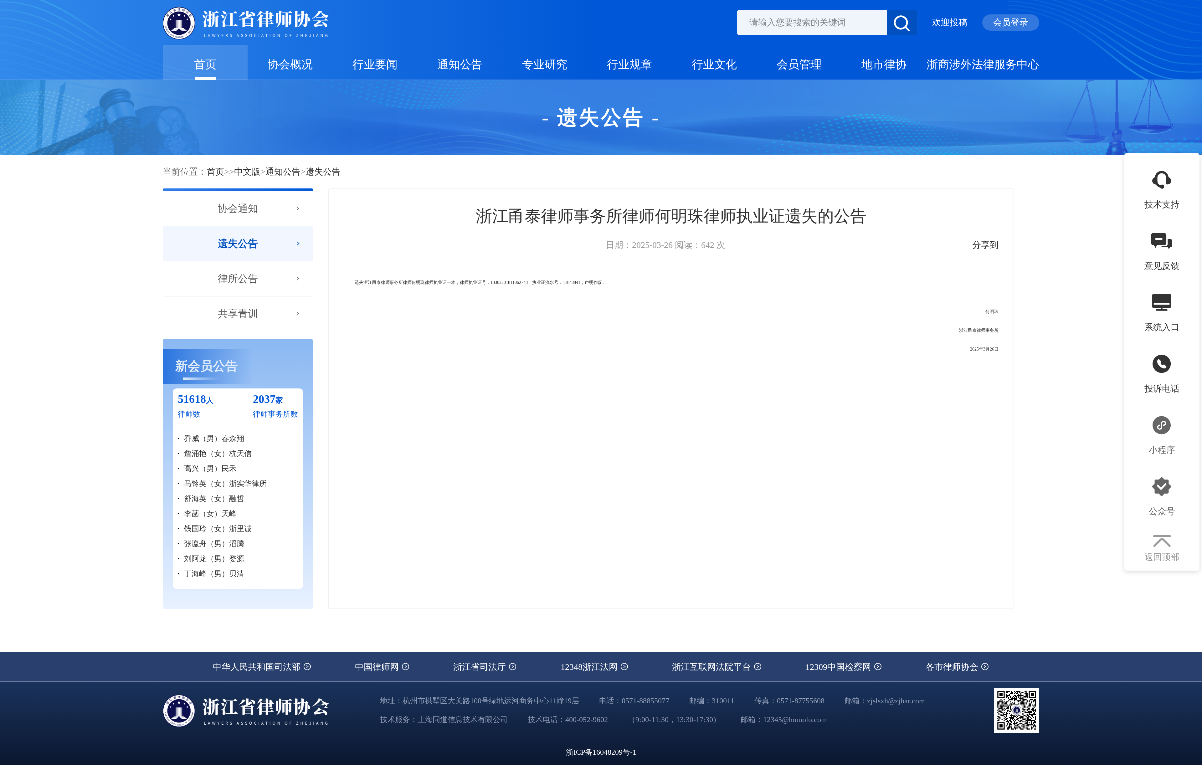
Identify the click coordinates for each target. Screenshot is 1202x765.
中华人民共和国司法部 (258, 667)
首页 (205, 64)
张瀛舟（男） (206, 544)
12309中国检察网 (839, 667)
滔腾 (236, 544)
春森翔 (233, 438)
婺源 (236, 559)
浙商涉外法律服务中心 (983, 64)
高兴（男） (203, 469)
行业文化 (714, 64)
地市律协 (884, 64)
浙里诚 (240, 529)
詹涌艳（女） (206, 453)
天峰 (229, 514)
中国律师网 (378, 667)
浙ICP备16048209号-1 (601, 752)
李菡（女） (203, 514)
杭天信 (240, 453)
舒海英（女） (206, 499)
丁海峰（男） (206, 574)
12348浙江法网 (590, 667)
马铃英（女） (206, 484)
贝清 (236, 574)
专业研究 (544, 64)
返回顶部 (1161, 557)
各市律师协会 (953, 667)
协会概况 (290, 64)
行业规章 (629, 64)
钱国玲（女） (206, 529)
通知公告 (459, 64)
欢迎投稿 (949, 22)
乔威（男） (203, 438)
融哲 (236, 499)
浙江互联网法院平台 (712, 667)
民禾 (229, 469)
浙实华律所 (248, 484)
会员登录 (1010, 22)
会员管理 (799, 64)
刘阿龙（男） (206, 559)
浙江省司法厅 (480, 667)
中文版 (247, 172)
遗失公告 (323, 172)
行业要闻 (375, 64)
